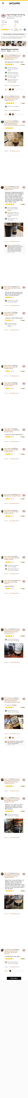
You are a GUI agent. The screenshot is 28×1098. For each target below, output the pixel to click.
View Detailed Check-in (15, 85)
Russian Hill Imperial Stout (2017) (12, 55)
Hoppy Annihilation (9, 558)
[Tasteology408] (13, 738)
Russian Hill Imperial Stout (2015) (12, 629)
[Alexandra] (10, 738)
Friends (14, 51)
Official (25, 30)
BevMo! (14, 705)
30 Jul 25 (6, 241)
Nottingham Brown (9, 430)
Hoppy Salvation (8, 449)
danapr (6, 96)
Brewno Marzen (8, 367)
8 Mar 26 (6, 151)
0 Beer (20, 29)
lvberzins (6, 55)
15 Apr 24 (6, 913)
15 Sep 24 (6, 733)
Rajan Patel (7, 286)
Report (13, 252)
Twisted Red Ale (8, 384)
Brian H (6, 629)
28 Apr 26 (6, 85)
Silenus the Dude (8, 511)
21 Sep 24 (6, 662)
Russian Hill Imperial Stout (12, 187)
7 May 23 (6, 966)
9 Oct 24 (6, 329)
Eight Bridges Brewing (10, 57)
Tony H (6, 186)
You (18, 51)
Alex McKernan (8, 949)
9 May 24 (6, 790)
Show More (19, 38)
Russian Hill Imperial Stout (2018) (12, 798)
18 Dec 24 (6, 305)
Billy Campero (8, 698)
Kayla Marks (7, 312)
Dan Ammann (8, 121)
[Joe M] (13, 89)
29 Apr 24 (6, 837)
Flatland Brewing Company (17, 125)
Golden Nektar (8, 313)
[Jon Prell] (10, 89)
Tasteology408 (11, 741)
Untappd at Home (9, 59)
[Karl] (10, 971)
